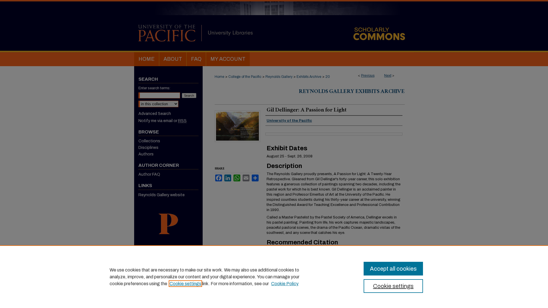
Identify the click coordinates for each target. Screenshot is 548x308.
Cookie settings (185, 283)
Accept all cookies (393, 269)
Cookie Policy (285, 283)
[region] (274, 276)
